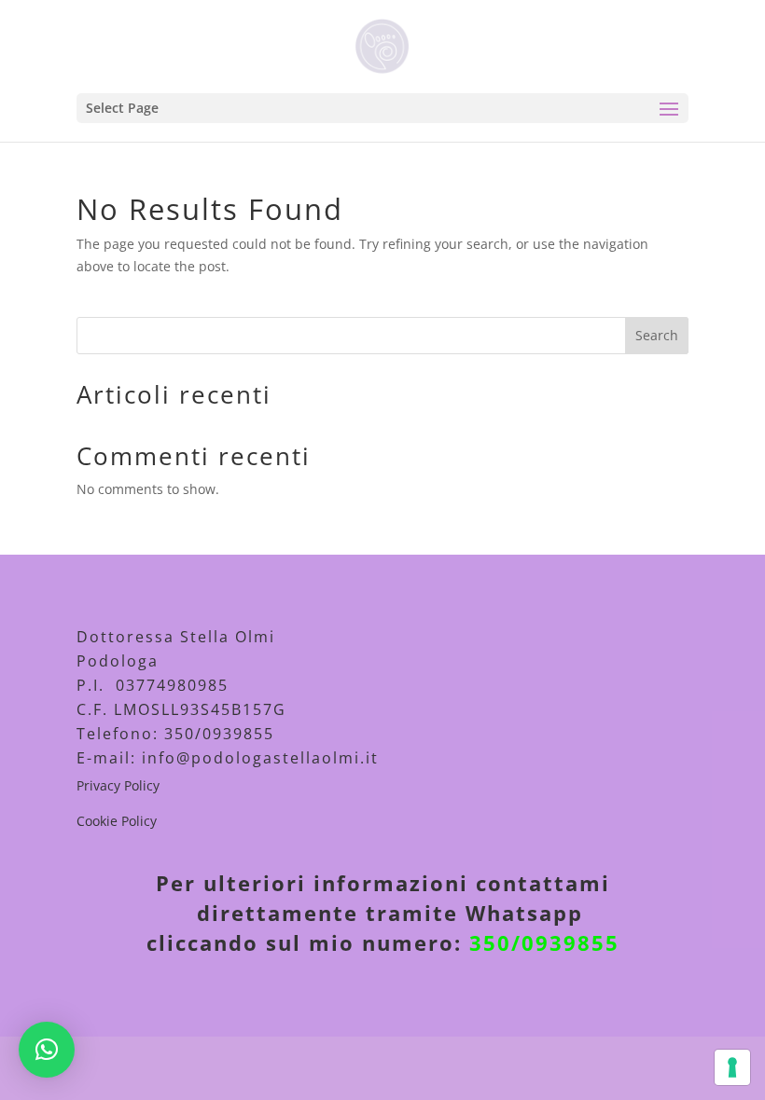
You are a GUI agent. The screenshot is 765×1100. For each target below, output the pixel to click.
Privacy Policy (118, 785)
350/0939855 (544, 942)
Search (656, 335)
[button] (47, 1050)
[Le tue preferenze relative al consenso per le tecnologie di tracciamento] (732, 1067)
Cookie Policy (116, 821)
